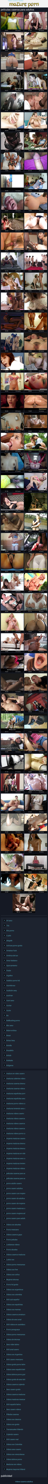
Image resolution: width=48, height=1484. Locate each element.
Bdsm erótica (11, 1031)
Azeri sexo (10, 1001)
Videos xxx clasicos (13, 1419)
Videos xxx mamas (13, 1310)
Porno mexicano (12, 1230)
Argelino (9, 976)
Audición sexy (11, 991)
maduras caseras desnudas (15, 1084)
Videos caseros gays (14, 1235)
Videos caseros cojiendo (15, 1384)
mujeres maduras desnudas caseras (15, 1144)
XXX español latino (13, 1404)
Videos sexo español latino (15, 1370)
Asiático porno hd (13, 981)
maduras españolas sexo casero (15, 1099)
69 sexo (9, 921)
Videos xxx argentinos (14, 1290)
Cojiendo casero (12, 1434)
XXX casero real (12, 1439)
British (8, 1056)
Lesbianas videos (13, 1245)
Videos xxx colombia (14, 1295)
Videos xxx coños (13, 1275)
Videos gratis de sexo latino (15, 1379)
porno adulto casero (14, 1183)
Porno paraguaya (13, 1330)
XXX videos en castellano (15, 1325)
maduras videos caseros (15, 1119)
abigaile (9, 941)
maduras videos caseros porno (15, 1124)
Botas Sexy (10, 1041)
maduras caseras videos (15, 1089)
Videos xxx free (12, 1270)
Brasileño (10, 1051)
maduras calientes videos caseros (15, 1079)
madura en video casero (15, 1074)
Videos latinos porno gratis (15, 1375)
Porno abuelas (11, 1250)
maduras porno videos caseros (15, 1104)
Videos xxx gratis (12, 1424)
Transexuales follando (14, 1429)
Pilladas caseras (12, 1414)
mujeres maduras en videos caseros (15, 1154)
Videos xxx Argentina (14, 1355)
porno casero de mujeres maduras (15, 1203)
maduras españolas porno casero (15, 1094)
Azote (8, 1011)
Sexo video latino (12, 1345)
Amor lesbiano (11, 961)
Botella (9, 1046)
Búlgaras (9, 1065)
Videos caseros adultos (15, 1)
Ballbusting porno (13, 1021)
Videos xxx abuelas (13, 1225)
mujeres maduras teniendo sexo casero (15, 1164)
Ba (7, 1016)
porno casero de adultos (15, 1198)
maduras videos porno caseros (15, 1134)
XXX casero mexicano (14, 1360)
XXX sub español (12, 1300)
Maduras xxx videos (14, 1464)
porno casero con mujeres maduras (15, 1193)
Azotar (9, 1006)
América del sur (12, 956)
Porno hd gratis (12, 1285)
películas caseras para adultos (15, 1178)
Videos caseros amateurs (15, 1315)
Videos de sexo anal (13, 1320)
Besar (8, 1036)
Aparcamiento (11, 966)
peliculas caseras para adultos (15, 1173)
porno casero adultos (14, 1188)
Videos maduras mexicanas (15, 1399)
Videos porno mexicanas (15, 1265)
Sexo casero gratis (13, 1389)
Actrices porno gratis (14, 946)
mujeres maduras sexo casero (15, 1159)
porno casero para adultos (15, 1218)
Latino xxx (10, 1260)
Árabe (8, 971)
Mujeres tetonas (12, 1280)
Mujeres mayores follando (15, 1469)
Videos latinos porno (14, 1459)
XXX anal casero (12, 1350)
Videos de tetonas (13, 1340)
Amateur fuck (11, 951)
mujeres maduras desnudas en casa (15, 1149)
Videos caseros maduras (15, 1255)
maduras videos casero (15, 1114)
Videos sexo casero (13, 1449)
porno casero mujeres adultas (15, 1213)
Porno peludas (11, 1240)
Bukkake (9, 1060)
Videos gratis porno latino (15, 1365)
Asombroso (10, 986)
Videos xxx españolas (14, 1305)
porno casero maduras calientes (15, 1208)
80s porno (10, 931)
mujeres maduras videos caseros (15, 1168)
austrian (9, 996)
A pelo (8, 936)
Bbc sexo (9, 1026)
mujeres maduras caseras (15, 1139)
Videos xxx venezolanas (15, 1454)
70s (7, 926)
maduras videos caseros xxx (15, 1129)
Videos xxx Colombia (14, 1444)
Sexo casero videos (13, 1409)
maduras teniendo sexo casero (15, 1109)
